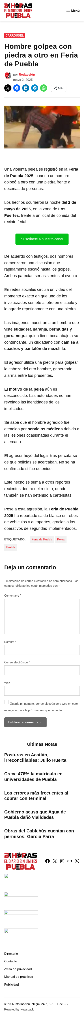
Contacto (10, 961)
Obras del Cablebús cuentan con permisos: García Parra (39, 833)
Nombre (10, 642)
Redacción (27, 74)
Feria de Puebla (42, 539)
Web (7, 683)
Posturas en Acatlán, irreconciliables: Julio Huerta (35, 757)
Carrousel (15, 35)
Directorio (11, 953)
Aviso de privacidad (18, 969)
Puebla (10, 547)
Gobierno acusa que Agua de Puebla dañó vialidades (35, 814)
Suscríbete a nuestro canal (42, 239)
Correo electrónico (17, 662)
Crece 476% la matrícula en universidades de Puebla (33, 776)
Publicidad (11, 984)
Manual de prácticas (18, 976)
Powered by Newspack (19, 1009)
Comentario (12, 595)
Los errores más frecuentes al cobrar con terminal (36, 795)
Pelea (61, 539)
